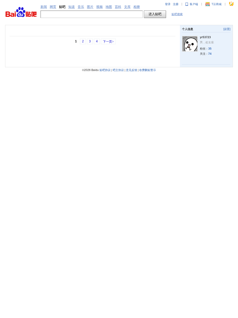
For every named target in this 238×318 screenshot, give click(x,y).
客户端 (194, 4)
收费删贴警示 (147, 70)
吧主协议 (118, 70)
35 (210, 48)
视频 (99, 7)
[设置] (226, 29)
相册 (136, 7)
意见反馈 (131, 70)
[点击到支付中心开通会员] (231, 4)
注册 (175, 4)
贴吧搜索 (177, 14)
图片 (90, 7)
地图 (109, 7)
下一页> (108, 41)
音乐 (81, 7)
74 (210, 53)
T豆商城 (216, 4)
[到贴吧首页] (21, 12)
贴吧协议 (105, 70)
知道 (71, 7)
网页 (53, 7)
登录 (168, 4)
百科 (118, 7)
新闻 (43, 7)
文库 (127, 7)
